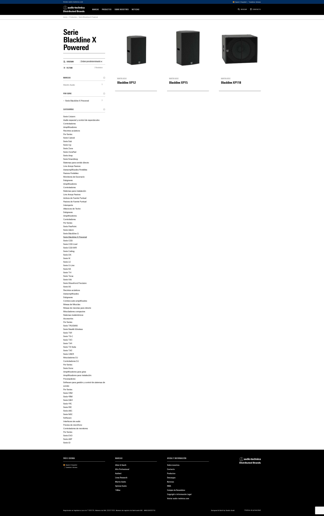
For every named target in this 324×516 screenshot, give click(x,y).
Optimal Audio (121, 486)
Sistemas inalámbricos (73, 315)
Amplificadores (70, 127)
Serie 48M (68, 397)
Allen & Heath (120, 465)
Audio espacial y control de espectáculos (81, 120)
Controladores (69, 124)
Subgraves (68, 181)
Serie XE (67, 287)
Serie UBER (68, 354)
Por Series (67, 134)
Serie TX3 (67, 340)
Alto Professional (122, 469)
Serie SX (67, 269)
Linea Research (121, 478)
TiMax (117, 490)
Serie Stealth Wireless (73, 329)
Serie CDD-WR (70, 248)
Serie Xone (68, 368)
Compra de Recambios (176, 490)
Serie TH (67, 273)
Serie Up (67, 145)
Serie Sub (67, 142)
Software (67, 418)
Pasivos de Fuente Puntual (74, 202)
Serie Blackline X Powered (77, 101)
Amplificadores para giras (74, 372)
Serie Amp (68, 156)
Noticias (135, 10)
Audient (118, 474)
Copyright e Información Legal (179, 494)
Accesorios (68, 319)
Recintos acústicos (71, 131)
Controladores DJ (71, 361)
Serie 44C (67, 404)
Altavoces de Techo (71, 209)
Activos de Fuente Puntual (74, 198)
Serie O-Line (68, 266)
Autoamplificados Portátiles (75, 170)
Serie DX (67, 255)
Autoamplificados (71, 294)
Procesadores (69, 379)
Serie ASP (67, 439)
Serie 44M (68, 393)
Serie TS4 (67, 333)
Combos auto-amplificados (75, 301)
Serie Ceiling (68, 251)
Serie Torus (68, 276)
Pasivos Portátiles (70, 173)
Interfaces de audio (71, 422)
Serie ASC (67, 411)
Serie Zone (68, 149)
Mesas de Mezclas (71, 305)
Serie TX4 (67, 344)
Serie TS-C (68, 336)
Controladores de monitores (75, 429)
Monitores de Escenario (73, 177)
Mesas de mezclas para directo (77, 308)
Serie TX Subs (69, 347)
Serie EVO (67, 436)
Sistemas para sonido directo (76, 163)
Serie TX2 (67, 351)
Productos (106, 10)
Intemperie (68, 205)
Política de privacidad (253, 510)
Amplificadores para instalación (77, 375)
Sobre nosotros (122, 10)
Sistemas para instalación (74, 191)
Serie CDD (68, 241)
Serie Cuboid (69, 138)
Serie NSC (68, 414)
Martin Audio (69, 85)
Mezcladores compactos (74, 312)
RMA (169, 486)
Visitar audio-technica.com (73, 2)
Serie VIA (67, 280)
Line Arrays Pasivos (71, 166)
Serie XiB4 (68, 400)
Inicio (65, 17)
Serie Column (69, 117)
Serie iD (66, 443)
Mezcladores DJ (70, 358)
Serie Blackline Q (71, 234)
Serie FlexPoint (69, 227)
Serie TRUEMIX (70, 326)
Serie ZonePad (69, 152)
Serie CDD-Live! (70, 244)
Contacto (171, 469)
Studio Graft (230, 510)
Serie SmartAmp (70, 159)
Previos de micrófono (72, 425)
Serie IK (66, 258)
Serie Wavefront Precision (75, 283)
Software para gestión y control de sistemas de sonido (84, 384)
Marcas (95, 10)
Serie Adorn (68, 230)
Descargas (171, 478)
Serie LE (67, 262)
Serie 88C (67, 407)
